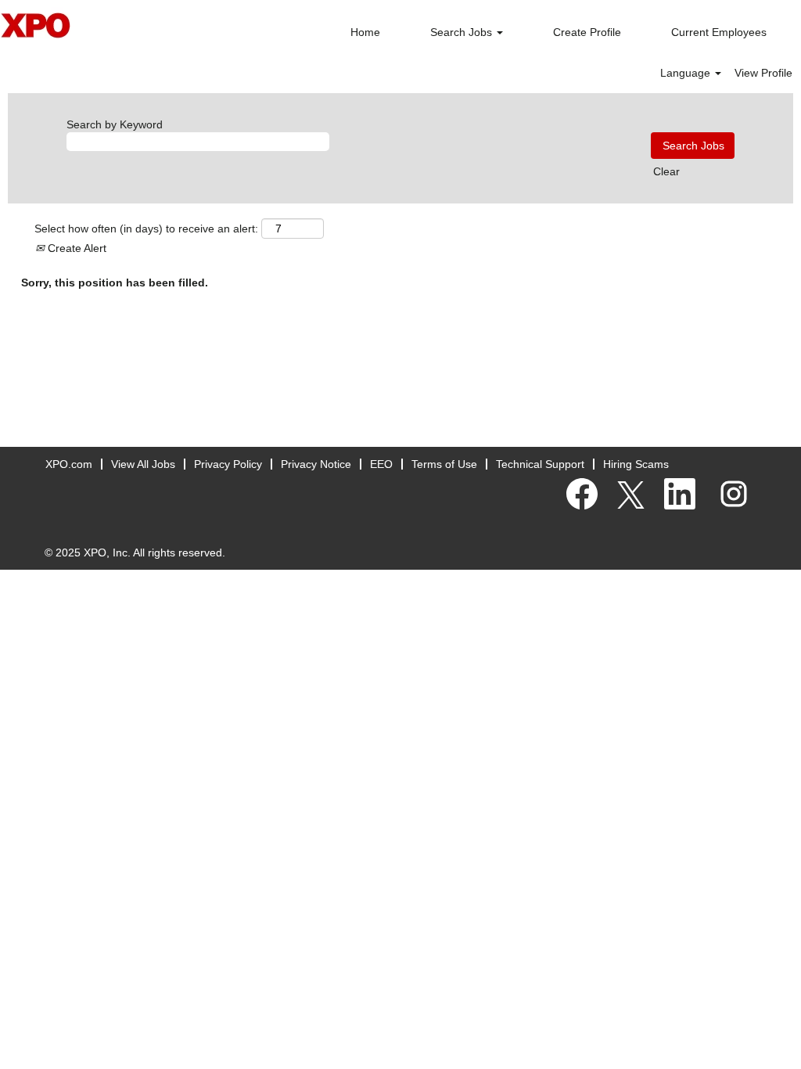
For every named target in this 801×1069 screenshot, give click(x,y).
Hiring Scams (636, 464)
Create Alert (75, 248)
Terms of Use (444, 464)
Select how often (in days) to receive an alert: (146, 228)
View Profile (763, 73)
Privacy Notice (316, 464)
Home (365, 32)
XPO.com (68, 464)
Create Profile (587, 32)
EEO (381, 464)
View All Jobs (143, 464)
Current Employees (719, 32)
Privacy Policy (228, 464)
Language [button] (686, 73)
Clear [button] (666, 171)
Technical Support (540, 464)
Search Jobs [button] (462, 32)
